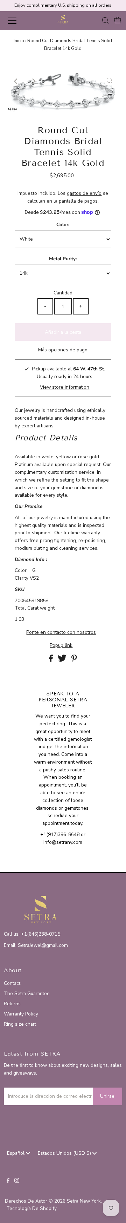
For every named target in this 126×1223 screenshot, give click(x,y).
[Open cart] (117, 20)
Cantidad (63, 292)
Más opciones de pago (63, 349)
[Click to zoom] (109, 81)
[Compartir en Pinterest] (74, 660)
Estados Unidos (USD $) (65, 1153)
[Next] (33, 81)
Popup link (61, 645)
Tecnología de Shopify (31, 1208)
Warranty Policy (21, 1014)
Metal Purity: (63, 258)
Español (16, 1153)
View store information (64, 387)
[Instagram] (17, 1181)
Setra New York (84, 1201)
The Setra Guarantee (27, 993)
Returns (12, 1003)
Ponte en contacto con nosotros (61, 632)
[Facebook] (8, 1181)
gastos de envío (84, 193)
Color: (62, 224)
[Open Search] (105, 21)
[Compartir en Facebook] (51, 660)
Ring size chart (20, 1024)
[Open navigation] (17, 21)
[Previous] (16, 81)
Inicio (19, 41)
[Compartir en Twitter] (63, 660)
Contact (12, 983)
